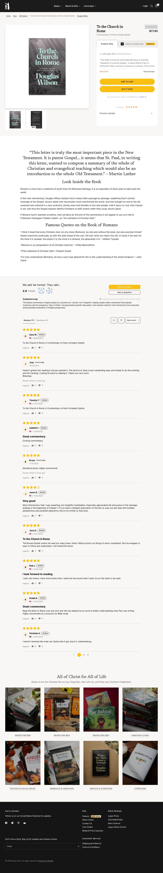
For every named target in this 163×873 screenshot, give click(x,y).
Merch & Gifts (71, 6)
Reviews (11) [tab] (29, 320)
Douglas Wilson (82, 16)
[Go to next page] (89, 655)
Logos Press (113, 816)
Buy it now (127, 89)
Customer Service (91, 838)
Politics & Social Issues (22, 789)
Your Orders (87, 827)
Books (57, 6)
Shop (15, 16)
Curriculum (89, 6)
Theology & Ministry (101, 789)
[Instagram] (20, 823)
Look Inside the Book (81, 182)
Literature (140, 789)
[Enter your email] (78, 846)
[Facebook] (8, 823)
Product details (107, 113)
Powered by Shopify (45, 861)
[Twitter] (14, 823)
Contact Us (87, 823)
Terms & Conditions (91, 847)
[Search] (151, 6)
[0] (156, 6)
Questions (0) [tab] (42, 320)
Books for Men (62, 735)
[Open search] (114, 320)
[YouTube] (26, 823)
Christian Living (140, 735)
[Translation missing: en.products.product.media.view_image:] (15, 120)
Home (8, 16)
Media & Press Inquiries (92, 830)
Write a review (124, 287)
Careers (86, 816)
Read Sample (149, 71)
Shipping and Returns (91, 843)
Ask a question (124, 292)
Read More (104, 71)
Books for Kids (101, 735)
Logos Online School (117, 827)
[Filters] (121, 320)
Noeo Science (114, 823)
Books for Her (23, 735)
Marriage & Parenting (62, 789)
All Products (23, 16)
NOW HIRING (95, 816)
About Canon (88, 820)
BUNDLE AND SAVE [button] (151, 27)
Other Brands (115, 811)
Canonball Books (115, 819)
